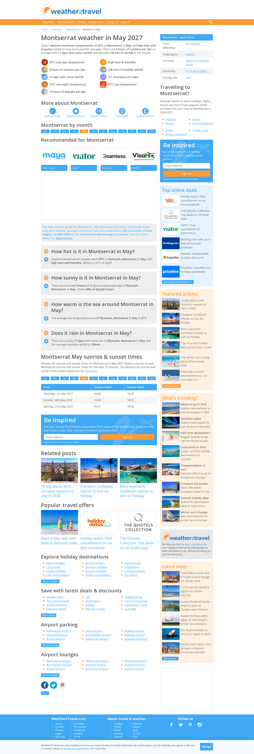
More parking (50, 645)
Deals (81, 22)
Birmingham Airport (98, 635)
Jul (103, 131)
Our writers (80, 727)
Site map (60, 736)
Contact (59, 727)
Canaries (137, 723)
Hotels (196, 119)
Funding (78, 733)
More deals (48, 615)
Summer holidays (96, 567)
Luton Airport (94, 631)
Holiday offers (55, 597)
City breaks (53, 567)
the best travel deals (192, 544)
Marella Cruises (95, 609)
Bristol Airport (55, 639)
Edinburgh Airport (97, 639)
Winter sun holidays (98, 575)
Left (188, 77)
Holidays (170, 119)
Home (44, 29)
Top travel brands (57, 601)
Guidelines (79, 730)
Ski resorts (131, 575)
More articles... (171, 386)
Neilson (90, 605)
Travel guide (122, 116)
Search (125, 22)
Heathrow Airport (96, 669)
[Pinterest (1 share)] (62, 685)
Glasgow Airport (134, 635)
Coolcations (131, 567)
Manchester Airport (58, 631)
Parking (118, 733)
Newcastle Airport (135, 639)
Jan (45, 131)
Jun (93, 131)
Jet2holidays (93, 601)
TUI (87, 597)
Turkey (136, 733)
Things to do (200, 130)
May (84, 131)
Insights (112, 22)
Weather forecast (99, 116)
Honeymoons (132, 563)
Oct (132, 131)
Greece (136, 727)
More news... (170, 658)
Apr (74, 131)
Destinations (66, 22)
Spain (135, 730)
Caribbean (57, 29)
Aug (113, 131)
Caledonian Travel (135, 605)
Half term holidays (58, 575)
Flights (169, 123)
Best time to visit (53, 116)
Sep (122, 131)
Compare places (134, 571)
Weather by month (76, 116)
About (58, 723)
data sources (64, 238)
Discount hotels (56, 609)
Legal (58, 733)
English (190, 54)
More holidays (50, 581)
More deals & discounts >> (177, 281)
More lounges (50, 675)
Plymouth (91, 371)
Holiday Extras (133, 597)
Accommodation (202, 123)
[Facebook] (44, 685)
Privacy (59, 730)
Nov (142, 131)
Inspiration (96, 22)
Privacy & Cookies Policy (77, 748)
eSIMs (169, 130)
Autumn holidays (96, 571)
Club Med (130, 609)
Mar (64, 131)
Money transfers (175, 134)
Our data (79, 723)
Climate (118, 736)
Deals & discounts (145, 116)
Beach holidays (55, 563)
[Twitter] (53, 685)
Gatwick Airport (134, 631)
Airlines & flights (56, 605)
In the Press (74, 738)
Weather (48, 22)
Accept (206, 746)
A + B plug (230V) (196, 71)
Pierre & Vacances (135, 601)
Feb (55, 131)
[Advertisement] (159, 9)
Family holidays (56, 571)
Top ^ (45, 693)
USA (134, 736)
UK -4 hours (193, 43)
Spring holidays (95, 563)
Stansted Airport (57, 635)
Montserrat (72, 29)
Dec (151, 131)
